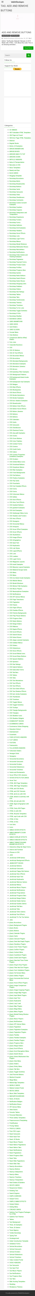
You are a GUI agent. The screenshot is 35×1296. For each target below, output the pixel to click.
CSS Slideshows (14, 648)
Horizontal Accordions (16, 759)
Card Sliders (13, 327)
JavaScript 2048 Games (17, 858)
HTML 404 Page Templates (18, 783)
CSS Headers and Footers (17, 516)
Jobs (11, 920)
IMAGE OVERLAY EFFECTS (18, 837)
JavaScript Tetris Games (17, 912)
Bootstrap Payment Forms (18, 262)
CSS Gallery (13, 497)
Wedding (12, 1284)
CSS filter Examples (15, 470)
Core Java (12, 342)
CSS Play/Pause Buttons (17, 616)
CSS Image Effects (15, 537)
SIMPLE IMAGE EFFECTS (17, 1201)
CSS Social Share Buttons (17, 656)
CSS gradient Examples (17, 508)
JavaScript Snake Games (17, 901)
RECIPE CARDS (14, 1185)
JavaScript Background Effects (19, 860)
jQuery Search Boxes (16, 1054)
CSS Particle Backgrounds (18, 613)
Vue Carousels (14, 1265)
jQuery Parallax (14, 1035)
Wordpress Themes (15, 1287)
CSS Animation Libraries (17, 366)
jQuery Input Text (14, 998)
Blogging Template (15, 176)
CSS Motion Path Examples (18, 586)
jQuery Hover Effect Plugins (18, 983)
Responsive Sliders (15, 1188)
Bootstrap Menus (15, 241)
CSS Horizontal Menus (16, 524)
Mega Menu (13, 1080)
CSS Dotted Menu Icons (17, 462)
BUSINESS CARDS (15, 319)
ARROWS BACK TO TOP (17, 154)
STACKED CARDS (15, 1209)
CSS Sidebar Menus (15, 643)
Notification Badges (15, 1101)
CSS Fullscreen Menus (16, 494)
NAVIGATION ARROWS (16, 1096)
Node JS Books (14, 1099)
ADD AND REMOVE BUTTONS (16, 32)
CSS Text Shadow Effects (17, 691)
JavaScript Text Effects (17, 914)
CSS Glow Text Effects (16, 502)
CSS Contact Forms (15, 444)
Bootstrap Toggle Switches (18, 311)
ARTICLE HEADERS (15, 159)
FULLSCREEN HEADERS (17, 748)
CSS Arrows (13, 369)
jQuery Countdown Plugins (18, 955)
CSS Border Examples (16, 398)
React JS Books (14, 1139)
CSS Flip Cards (14, 481)
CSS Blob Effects (15, 387)
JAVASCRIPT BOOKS (16, 863)
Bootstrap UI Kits (15, 313)
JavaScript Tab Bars (15, 906)
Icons (11, 827)
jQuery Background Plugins (18, 925)
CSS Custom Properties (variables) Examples (17, 455)
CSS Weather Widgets (16, 718)
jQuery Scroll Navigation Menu (19, 1051)
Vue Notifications (15, 1273)
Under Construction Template (18, 1241)
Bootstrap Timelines (16, 305)
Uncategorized (14, 1238)
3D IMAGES (13, 130)
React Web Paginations (17, 1161)
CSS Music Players (15, 589)
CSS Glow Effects (15, 500)
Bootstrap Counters (15, 207)
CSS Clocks (13, 436)
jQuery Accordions (15, 922)
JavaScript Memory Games (18, 882)
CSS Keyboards (14, 545)
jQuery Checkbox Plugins (17, 944)
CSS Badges (13, 384)
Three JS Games (14, 1227)
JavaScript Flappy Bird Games (19, 871)
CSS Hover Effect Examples (18, 529)
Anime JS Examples (15, 146)
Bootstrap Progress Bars (17, 270)
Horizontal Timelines (16, 770)
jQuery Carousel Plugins (17, 939)
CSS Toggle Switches (16, 705)
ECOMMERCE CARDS (16, 724)
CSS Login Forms (15, 559)
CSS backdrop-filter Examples (19, 372)
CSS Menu (12, 572)
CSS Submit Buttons (16, 667)
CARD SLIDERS (14, 329)
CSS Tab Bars (13, 672)
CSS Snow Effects (15, 651)
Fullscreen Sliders (15, 751)
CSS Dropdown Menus (16, 467)
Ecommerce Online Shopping (18, 726)
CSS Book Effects (15, 392)
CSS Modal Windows (16, 583)
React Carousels (14, 1134)
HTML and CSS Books (16, 788)
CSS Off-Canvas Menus (17, 597)
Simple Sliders (14, 1204)
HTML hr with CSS (15, 811)
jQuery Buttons (14, 931)
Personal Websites (15, 1115)
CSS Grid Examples (15, 510)
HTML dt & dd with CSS (17, 801)
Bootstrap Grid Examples (17, 228)
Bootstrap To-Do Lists (16, 308)
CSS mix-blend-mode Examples (19, 578)
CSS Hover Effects (15, 532)
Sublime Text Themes (16, 1217)
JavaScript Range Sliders (17, 898)
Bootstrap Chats (14, 195)
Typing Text (13, 1235)
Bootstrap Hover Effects (17, 233)
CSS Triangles (14, 713)
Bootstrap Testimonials (17, 300)
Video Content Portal (16, 1260)
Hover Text (13, 780)
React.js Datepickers (16, 1172)
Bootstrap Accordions (16, 178)
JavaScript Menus (15, 885)
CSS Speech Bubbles (16, 659)
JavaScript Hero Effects (17, 874)
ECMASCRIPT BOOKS (16, 721)
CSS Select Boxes (15, 637)
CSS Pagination (14, 602)
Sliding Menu (13, 1207)
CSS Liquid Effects (15, 551)
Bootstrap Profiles (15, 267)
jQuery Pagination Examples (18, 1029)
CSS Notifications (15, 594)
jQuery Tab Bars (14, 1069)
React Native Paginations (17, 1145)
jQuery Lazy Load (15, 1003)
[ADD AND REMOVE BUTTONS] (17, 21)
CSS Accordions (14, 358)
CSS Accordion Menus (16, 356)
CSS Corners (13, 446)
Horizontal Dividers (15, 764)
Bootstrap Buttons (15, 186)
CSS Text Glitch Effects (17, 689)
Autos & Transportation (16, 162)
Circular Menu (13, 332)
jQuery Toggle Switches (17, 1072)
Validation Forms (14, 1244)
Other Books (13, 1110)
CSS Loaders (13, 556)
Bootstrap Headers (15, 230)
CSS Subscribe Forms (16, 670)
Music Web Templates (16, 1093)
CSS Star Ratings (15, 664)
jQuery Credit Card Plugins (18, 958)
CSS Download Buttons (17, 464)
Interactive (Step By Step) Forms (20, 847)
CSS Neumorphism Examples (19, 591)
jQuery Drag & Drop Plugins (18, 965)
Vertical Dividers (14, 1252)
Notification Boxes (15, 1104)
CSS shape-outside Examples (19, 640)
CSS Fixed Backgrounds (17, 472)
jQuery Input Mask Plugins (18, 995)
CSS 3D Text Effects (16, 353)
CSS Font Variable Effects (17, 486)
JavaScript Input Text (16, 877)
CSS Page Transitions (16, 599)
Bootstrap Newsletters (16, 249)
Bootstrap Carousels (16, 192)
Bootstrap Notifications (17, 252)
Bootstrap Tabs (14, 297)
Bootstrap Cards (14, 189)
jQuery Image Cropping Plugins (19, 990)
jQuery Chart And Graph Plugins (19, 941)
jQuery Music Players (16, 1019)
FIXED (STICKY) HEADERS (18, 737)
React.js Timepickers (16, 1180)
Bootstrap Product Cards (17, 265)
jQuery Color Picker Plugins (18, 947)
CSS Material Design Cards (18, 570)
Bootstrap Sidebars (15, 286)
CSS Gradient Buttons (16, 505)
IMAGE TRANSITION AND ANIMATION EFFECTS (17, 843)
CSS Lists (12, 554)
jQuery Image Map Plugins (18, 993)
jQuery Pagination (15, 1027)
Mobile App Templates (16, 1083)
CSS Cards (12, 422)
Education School (15, 729)
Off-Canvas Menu (15, 1107)
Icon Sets (12, 824)
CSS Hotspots (14, 527)
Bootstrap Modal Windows (18, 244)
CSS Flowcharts (14, 483)
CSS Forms (13, 489)
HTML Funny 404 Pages (17, 808)
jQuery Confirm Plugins (16, 949)
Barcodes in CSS (14, 165)
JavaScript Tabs (14, 909)
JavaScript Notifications (17, 890)
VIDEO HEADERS (15, 1263)
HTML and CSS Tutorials (17, 791)
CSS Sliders (13, 645)
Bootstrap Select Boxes (17, 281)
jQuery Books (13, 928)
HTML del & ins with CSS (17, 794)
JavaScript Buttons (15, 866)
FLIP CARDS (13, 740)
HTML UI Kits (13, 819)
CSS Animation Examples (17, 364)
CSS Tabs (12, 678)
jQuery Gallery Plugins (16, 976)
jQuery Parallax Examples (17, 1038)
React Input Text (14, 1137)
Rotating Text (13, 1191)
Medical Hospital (15, 1077)
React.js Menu (14, 1174)
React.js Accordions (15, 1166)
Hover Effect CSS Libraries (18, 775)
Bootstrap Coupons (15, 210)
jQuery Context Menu (16, 952)
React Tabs (13, 1158)
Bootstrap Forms (14, 222)
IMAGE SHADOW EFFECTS (18, 840)
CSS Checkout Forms (16, 430)
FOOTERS (12, 743)
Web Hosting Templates (17, 1281)
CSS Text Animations (16, 680)
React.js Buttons (14, 1169)
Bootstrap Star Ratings (16, 292)
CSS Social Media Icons (17, 653)
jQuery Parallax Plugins (16, 1040)
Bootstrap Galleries (15, 225)
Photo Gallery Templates (17, 1118)
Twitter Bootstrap (15, 1233)
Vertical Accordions (15, 1246)
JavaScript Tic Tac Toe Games (19, 917)
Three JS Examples (15, 1225)
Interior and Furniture (16, 850)
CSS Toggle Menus (15, 702)
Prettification (13, 1123)
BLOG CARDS (13, 173)
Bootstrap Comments (16, 200)
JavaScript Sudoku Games (18, 904)
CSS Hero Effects (15, 518)
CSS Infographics (15, 540)
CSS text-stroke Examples (18, 694)
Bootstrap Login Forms (16, 239)
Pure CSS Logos (14, 1131)
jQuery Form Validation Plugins (19, 970)
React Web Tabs (14, 1164)
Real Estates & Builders (17, 1182)
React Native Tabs (15, 1147)
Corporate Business (15, 345)
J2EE (11, 855)
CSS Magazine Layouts (17, 562)
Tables (11, 1219)
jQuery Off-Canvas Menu (17, 1024)
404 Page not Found (16, 135)
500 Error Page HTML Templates (20, 138)
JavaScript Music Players (17, 887)
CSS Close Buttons (15, 438)
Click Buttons (6, 36)
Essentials (12, 734)
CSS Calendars (14, 419)
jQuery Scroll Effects (16, 1048)
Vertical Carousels (15, 1249)
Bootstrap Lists (14, 236)
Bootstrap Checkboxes (16, 197)
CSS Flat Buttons (14, 475)
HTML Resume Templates (18, 814)
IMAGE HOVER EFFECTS (17, 830)
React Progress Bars (16, 1155)
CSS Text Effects (15, 683)
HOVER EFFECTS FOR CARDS (19, 778)
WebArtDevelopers (9, 38)
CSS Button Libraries (16, 411)
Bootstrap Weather (15, 316)
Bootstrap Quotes (15, 273)
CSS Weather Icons (15, 716)
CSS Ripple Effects (15, 629)
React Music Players (16, 1142)
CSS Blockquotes (15, 390)
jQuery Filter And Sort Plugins (19, 967)
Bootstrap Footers (15, 220)
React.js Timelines (15, 1177)
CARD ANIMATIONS (15, 321)
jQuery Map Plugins (15, 1006)
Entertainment (13, 732)
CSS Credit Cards (15, 449)
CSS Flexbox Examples (17, 478)
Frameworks (13, 745)
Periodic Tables (14, 1112)
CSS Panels (13, 605)
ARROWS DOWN (14, 157)
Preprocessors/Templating (18, 1120)
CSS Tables (13, 675)
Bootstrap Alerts (14, 181)
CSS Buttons (15, 36)
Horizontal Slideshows (16, 767)
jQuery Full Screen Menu (17, 973)
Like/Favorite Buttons (16, 1074)
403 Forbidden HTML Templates (20, 132)
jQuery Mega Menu (15, 1009)
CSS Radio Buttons (15, 621)
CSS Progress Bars (15, 618)
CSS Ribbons (13, 626)
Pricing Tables (14, 1126)
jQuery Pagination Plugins (17, 1032)
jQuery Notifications (15, 1021)
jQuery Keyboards (15, 1001)
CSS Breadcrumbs (15, 403)
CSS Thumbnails (14, 697)
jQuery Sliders (14, 1064)
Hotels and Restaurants (17, 772)
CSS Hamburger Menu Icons (18, 513)
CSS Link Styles (14, 548)
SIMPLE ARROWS (15, 1196)
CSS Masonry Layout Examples (19, 567)
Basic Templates (14, 168)
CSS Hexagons (14, 521)
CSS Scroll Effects (15, 632)
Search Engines (14, 1193)
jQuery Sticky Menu (15, 1066)
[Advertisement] (17, 84)
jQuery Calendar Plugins (17, 933)
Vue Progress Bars (15, 1276)
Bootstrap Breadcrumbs (17, 184)
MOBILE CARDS (14, 1085)
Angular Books (14, 143)
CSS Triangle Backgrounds (18, 710)
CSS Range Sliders (15, 624)
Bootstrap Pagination (16, 259)
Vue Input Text (14, 1268)
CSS (10, 347)
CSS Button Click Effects (17, 406)
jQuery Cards (13, 936)
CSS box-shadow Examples (18, 401)
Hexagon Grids (14, 753)
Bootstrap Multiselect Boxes (18, 247)
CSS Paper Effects (15, 608)
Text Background (14, 1222)
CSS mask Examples (16, 564)
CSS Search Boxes (15, 635)
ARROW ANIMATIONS (16, 149)
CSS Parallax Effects (16, 610)
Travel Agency (14, 1230)
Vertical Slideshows (15, 1254)
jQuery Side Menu (15, 1061)
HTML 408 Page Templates (18, 786)
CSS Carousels (14, 425)
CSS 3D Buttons (14, 350)
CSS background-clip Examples (19, 382)
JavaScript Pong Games (17, 893)
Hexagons (12, 756)
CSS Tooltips (13, 707)
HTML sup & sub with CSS (18, 816)
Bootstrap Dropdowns (16, 217)
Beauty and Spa (14, 170)
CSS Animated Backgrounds (18, 361)
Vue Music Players (15, 1271)
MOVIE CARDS (14, 1091)
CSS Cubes (13, 452)
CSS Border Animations (17, 395)
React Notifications (15, 1150)
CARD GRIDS (13, 324)
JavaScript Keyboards (16, 879)
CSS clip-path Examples (17, 433)
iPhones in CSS (14, 852)
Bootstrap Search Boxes (17, 278)
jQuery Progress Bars (16, 1043)
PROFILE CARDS (15, 1128)
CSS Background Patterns (17, 374)
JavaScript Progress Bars (17, 895)
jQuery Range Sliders (16, 1046)
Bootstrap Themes (15, 302)
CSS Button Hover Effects (17, 409)
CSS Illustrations (14, 535)
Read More (28, 48)
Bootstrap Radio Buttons (17, 275)
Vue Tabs (12, 1279)
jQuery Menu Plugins (16, 1011)
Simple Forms (14, 1199)
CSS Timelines (14, 699)
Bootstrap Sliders (15, 289)
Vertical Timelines (15, 1257)
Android (11, 141)
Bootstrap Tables (15, 294)
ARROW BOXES (14, 151)
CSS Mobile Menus (15, 581)
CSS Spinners (13, 662)
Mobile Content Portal (16, 1088)
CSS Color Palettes (15, 441)
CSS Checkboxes (15, 428)
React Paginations (15, 1153)
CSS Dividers (13, 459)
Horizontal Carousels (16, 761)
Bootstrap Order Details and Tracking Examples (18, 256)
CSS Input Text (14, 543)
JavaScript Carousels (16, 868)
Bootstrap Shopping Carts (17, 284)
